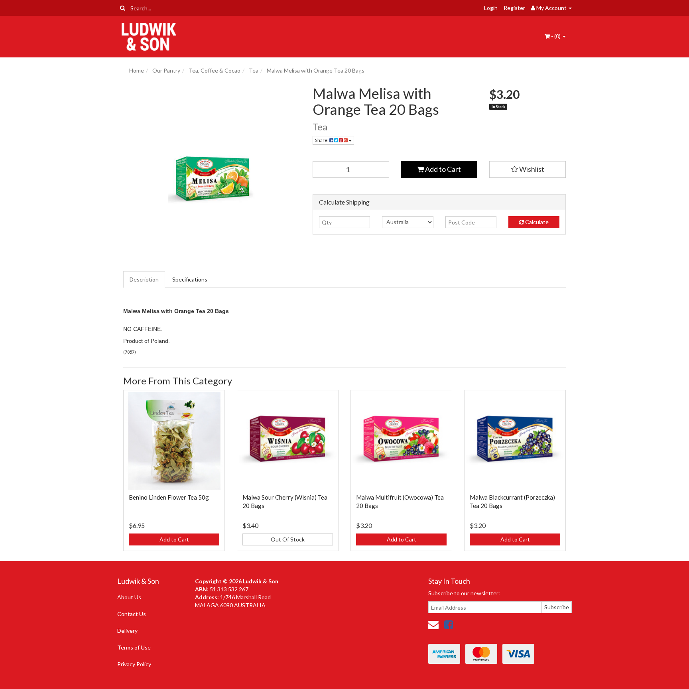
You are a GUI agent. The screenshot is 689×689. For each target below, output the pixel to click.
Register (514, 7)
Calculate (536, 222)
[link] (448, 624)
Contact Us (131, 613)
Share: (322, 140)
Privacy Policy (134, 664)
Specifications (189, 279)
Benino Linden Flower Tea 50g (169, 497)
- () (556, 36)
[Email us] (433, 624)
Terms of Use (134, 647)
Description (144, 279)
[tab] (144, 279)
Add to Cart (442, 169)
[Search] (122, 8)
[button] (527, 169)
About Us (129, 597)
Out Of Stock (288, 539)
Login (491, 7)
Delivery (127, 630)
